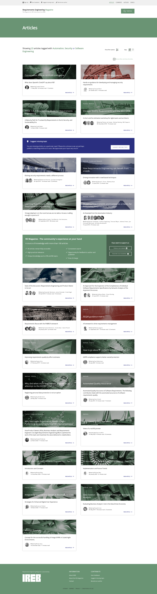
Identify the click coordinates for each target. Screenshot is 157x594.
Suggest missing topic (120, 147)
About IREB (72, 575)
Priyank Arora (97, 508)
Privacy (78, 588)
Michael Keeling (117, 122)
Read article (68, 92)
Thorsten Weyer (115, 221)
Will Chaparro (126, 122)
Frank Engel (69, 292)
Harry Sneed (97, 399)
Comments (119, 2)
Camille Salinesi (40, 86)
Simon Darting (110, 294)
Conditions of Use (87, 588)
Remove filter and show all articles (124, 59)
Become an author (96, 581)
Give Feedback (95, 575)
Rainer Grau (39, 544)
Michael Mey (39, 472)
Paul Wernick (55, 219)
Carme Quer (58, 328)
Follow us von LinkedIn (119, 248)
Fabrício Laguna (98, 328)
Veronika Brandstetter (101, 223)
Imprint (71, 588)
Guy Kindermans (98, 361)
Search (132, 2)
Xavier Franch (66, 328)
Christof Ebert (98, 89)
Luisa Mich (101, 432)
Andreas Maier (102, 294)
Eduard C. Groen (102, 181)
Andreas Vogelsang (104, 221)
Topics (129, 11)
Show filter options (110, 49)
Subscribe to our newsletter (119, 253)
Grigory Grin (39, 361)
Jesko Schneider (60, 292)
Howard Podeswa (40, 439)
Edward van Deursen (45, 179)
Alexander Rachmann (50, 292)
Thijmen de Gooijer (107, 122)
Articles (111, 2)
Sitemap (65, 588)
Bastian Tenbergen (93, 221)
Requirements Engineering (38, 11)
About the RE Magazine (76, 578)
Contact (71, 581)
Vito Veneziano (63, 219)
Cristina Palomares (49, 328)
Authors (126, 2)
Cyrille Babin (39, 126)
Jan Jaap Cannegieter (56, 179)
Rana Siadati (47, 219)
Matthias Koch (111, 181)
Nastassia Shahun (41, 506)
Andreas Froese (124, 221)
